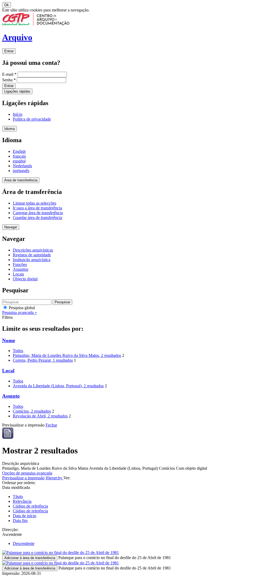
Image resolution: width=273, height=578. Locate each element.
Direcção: (10, 529)
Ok (6, 5)
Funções (20, 264)
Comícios (32, 411)
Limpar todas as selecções (34, 203)
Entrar (9, 51)
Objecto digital (25, 279)
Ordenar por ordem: (18, 482)
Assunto (11, 396)
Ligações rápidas (17, 91)
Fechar (51, 425)
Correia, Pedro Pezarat (43, 360)
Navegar (10, 227)
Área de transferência (20, 180)
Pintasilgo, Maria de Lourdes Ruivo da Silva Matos (67, 355)
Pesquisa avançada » (19, 312)
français (19, 156)
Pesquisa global (21, 307)
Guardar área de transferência (37, 217)
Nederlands (22, 166)
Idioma (9, 129)
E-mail (9, 74)
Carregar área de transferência (38, 212)
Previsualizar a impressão (23, 478)
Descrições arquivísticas (33, 250)
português (21, 170)
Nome (8, 340)
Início (17, 114)
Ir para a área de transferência (37, 208)
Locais (18, 274)
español (19, 161)
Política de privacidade (32, 119)
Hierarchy (54, 478)
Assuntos (20, 269)
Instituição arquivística (31, 259)
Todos (18, 350)
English (19, 151)
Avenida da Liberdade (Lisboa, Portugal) (58, 386)
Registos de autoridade (32, 255)
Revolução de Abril (40, 416)
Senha (9, 80)
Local (8, 370)
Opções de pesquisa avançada (27, 473)
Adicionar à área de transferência (29, 558)
